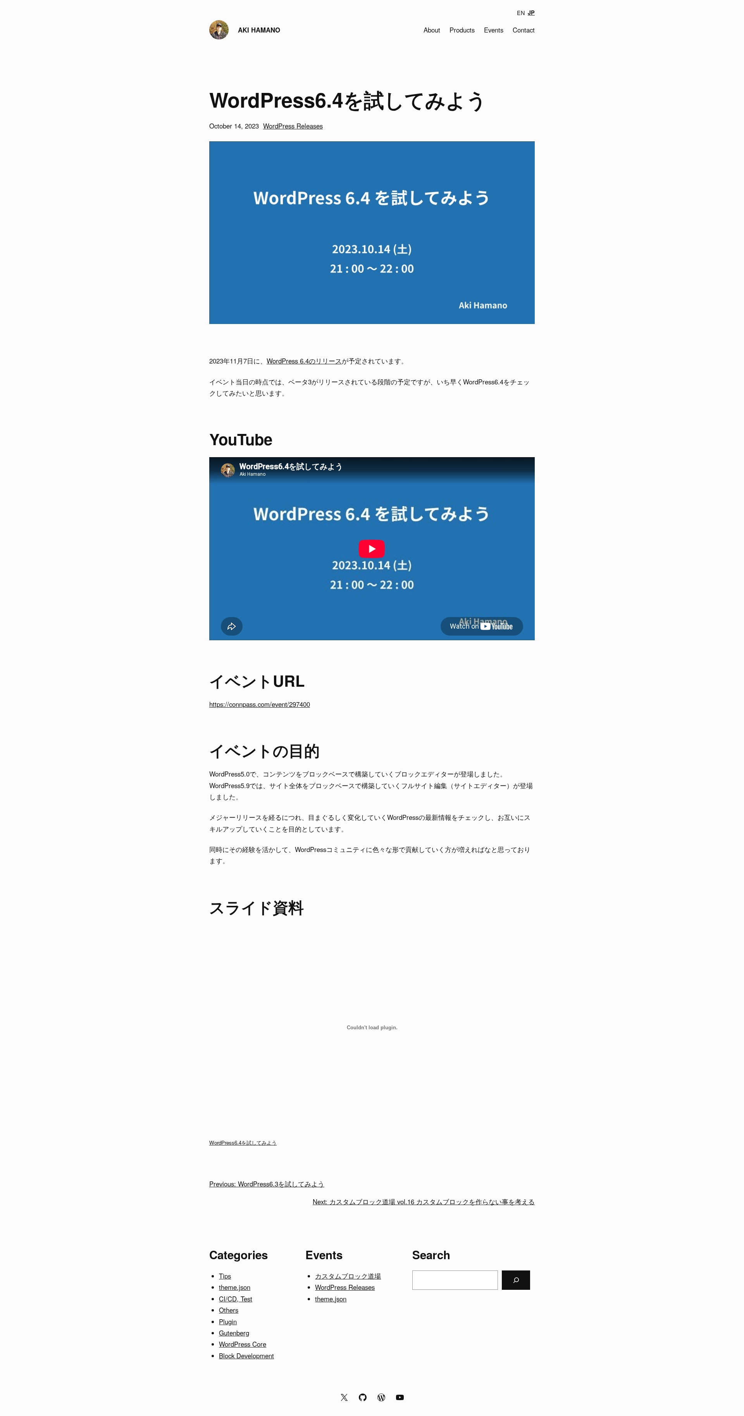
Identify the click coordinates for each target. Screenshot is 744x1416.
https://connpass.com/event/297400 (259, 704)
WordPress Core (242, 1344)
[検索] (516, 1280)
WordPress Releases (293, 125)
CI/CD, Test (235, 1298)
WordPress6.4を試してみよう (243, 1142)
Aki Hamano (259, 29)
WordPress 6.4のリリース (304, 360)
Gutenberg (234, 1332)
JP (531, 12)
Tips (225, 1276)
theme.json (234, 1287)
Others (228, 1310)
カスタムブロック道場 (348, 1276)
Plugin (228, 1321)
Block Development (246, 1355)
